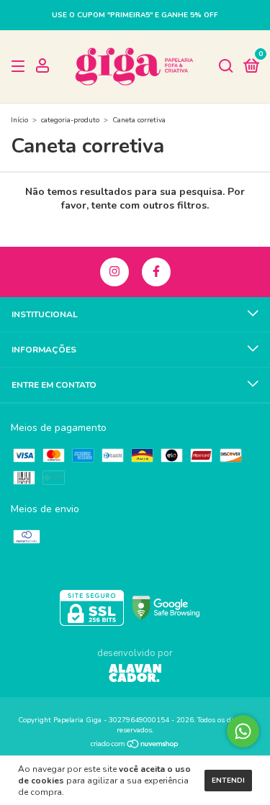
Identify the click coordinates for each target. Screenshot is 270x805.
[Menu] (20, 67)
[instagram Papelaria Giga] (114, 272)
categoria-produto (70, 120)
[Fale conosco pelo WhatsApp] (243, 731)
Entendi (228, 781)
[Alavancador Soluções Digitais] (135, 675)
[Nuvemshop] (135, 745)
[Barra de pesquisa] (226, 67)
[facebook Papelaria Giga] (156, 272)
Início (19, 120)
